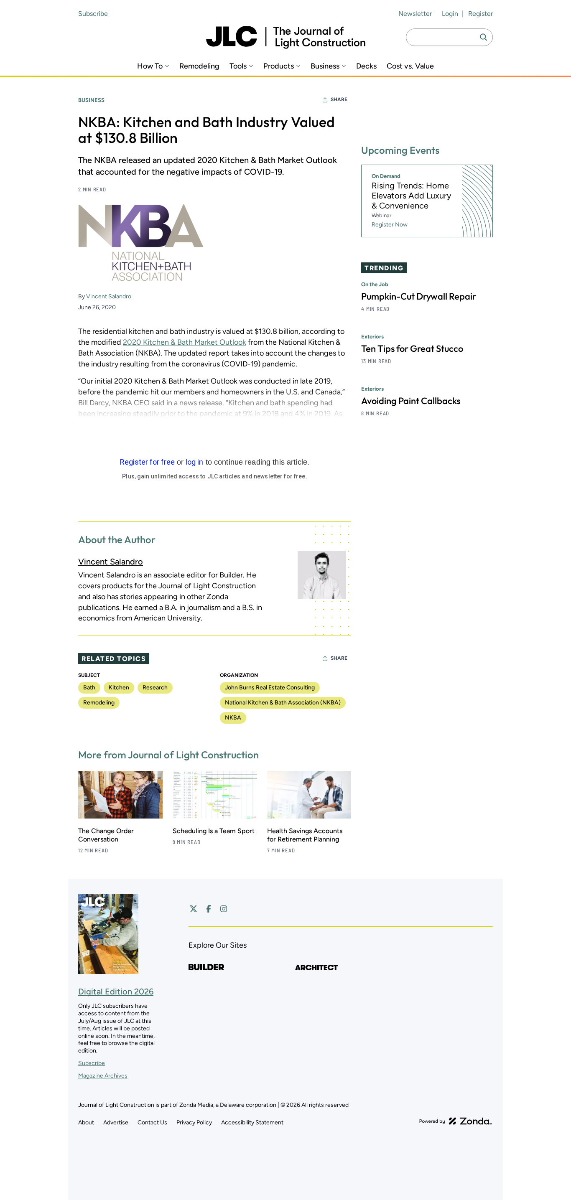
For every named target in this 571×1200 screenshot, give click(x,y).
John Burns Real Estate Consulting (270, 687)
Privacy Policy (194, 1122)
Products (278, 66)
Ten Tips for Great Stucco (412, 348)
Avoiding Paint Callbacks (410, 401)
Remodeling (199, 66)
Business (325, 66)
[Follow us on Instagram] (224, 909)
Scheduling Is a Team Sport (214, 831)
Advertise (115, 1122)
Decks (366, 66)
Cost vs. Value (410, 66)
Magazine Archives (102, 1075)
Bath (89, 687)
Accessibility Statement (252, 1122)
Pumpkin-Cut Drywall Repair (418, 296)
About (86, 1122)
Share (339, 99)
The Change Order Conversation (106, 835)
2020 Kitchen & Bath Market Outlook (184, 342)
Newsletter (415, 14)
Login (450, 14)
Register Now (390, 224)
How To (150, 66)
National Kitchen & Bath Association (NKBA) (283, 702)
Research (155, 687)
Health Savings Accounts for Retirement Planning (304, 835)
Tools (238, 66)
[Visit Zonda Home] (455, 1121)
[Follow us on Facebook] (209, 909)
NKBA (233, 717)
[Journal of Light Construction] (285, 37)
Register (480, 14)
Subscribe (93, 14)
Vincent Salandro (108, 296)
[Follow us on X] (194, 909)
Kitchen (119, 687)
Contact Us (152, 1122)
